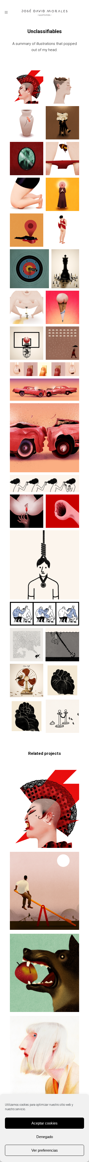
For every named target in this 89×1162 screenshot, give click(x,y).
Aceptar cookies (44, 1123)
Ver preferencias (44, 1150)
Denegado (44, 1137)
